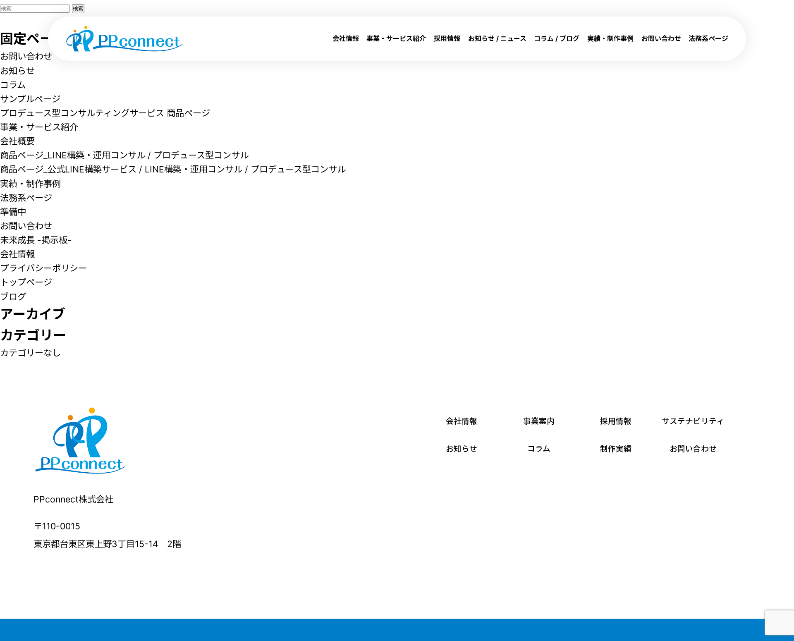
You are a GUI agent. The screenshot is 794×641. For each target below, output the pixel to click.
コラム (13, 84)
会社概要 (17, 141)
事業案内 (539, 421)
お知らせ (17, 70)
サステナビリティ (693, 421)
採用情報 (447, 38)
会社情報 (345, 38)
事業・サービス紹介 (396, 38)
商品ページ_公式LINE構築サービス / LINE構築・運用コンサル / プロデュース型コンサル (173, 169)
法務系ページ (708, 38)
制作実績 (615, 449)
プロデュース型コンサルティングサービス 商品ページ (105, 113)
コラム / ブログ (556, 38)
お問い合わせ (661, 38)
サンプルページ (30, 98)
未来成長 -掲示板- (36, 239)
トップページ (26, 282)
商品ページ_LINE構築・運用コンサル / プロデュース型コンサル (124, 155)
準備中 (13, 211)
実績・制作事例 (610, 38)
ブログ (13, 296)
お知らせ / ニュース (497, 38)
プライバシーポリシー (43, 268)
